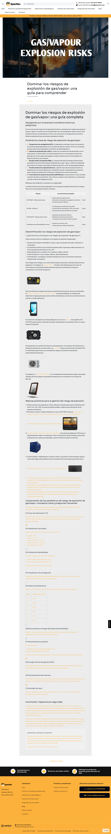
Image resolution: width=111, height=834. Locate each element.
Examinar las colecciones (30, 799)
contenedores (55, 433)
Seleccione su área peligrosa (31, 795)
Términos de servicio (60, 791)
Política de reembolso (45, 831)
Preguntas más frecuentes (30, 803)
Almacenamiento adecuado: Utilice (39, 433)
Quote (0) (109, 624)
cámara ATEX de (48, 265)
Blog (23, 806)
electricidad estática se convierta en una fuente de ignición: (47, 468)
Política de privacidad (61, 787)
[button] (3, 4)
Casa (23, 787)
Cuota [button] (31, 101)
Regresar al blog (56, 761)
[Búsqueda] (25, 4)
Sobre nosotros (27, 810)
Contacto (25, 814)
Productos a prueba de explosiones (33, 791)
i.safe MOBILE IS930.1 (43, 374)
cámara (68, 320)
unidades (57, 348)
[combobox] (48, 4)
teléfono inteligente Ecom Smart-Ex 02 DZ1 (41, 293)
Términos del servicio (81, 831)
